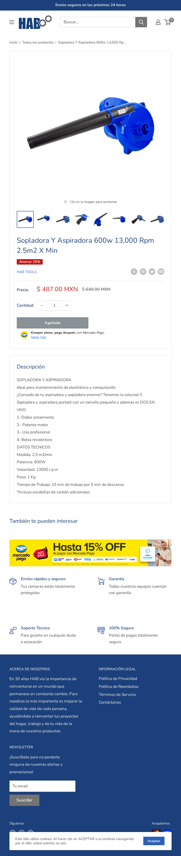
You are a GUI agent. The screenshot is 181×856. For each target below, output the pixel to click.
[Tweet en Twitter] (152, 271)
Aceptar (154, 841)
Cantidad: (25, 305)
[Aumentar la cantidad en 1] (67, 305)
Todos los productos (37, 42)
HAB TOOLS (27, 271)
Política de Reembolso (118, 686)
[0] (168, 22)
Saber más (38, 337)
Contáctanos (110, 702)
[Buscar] (141, 22)
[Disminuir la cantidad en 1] (42, 305)
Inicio (13, 42)
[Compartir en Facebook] (134, 271)
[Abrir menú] (11, 22)
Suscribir (24, 800)
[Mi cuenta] (158, 22)
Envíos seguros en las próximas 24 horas (90, 5)
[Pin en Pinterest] (143, 271)
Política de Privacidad (118, 678)
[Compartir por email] (161, 271)
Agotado (53, 322)
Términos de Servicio (117, 694)
